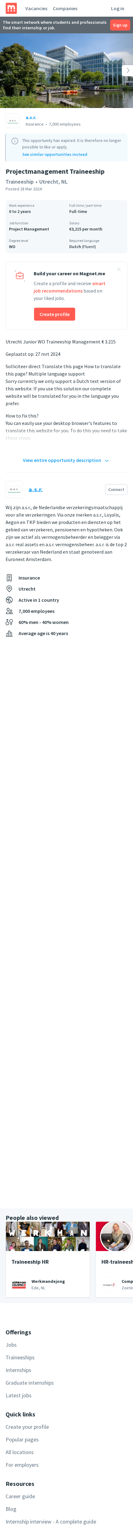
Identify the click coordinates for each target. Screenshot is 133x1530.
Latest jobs (19, 1395)
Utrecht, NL (53, 181)
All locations (20, 1452)
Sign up (120, 25)
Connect (116, 489)
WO (12, 246)
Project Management (29, 229)
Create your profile (27, 1426)
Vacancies (36, 8)
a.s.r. (31, 117)
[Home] (11, 8)
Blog (11, 1508)
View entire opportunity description (62, 460)
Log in (117, 8)
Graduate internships (30, 1382)
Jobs (11, 1344)
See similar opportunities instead (54, 154)
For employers (22, 1464)
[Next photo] (119, 70)
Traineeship (20, 181)
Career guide (20, 1496)
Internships (18, 1370)
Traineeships (20, 1357)
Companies (65, 8)
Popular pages (22, 1439)
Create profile (55, 314)
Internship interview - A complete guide (51, 1521)
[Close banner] (118, 270)
